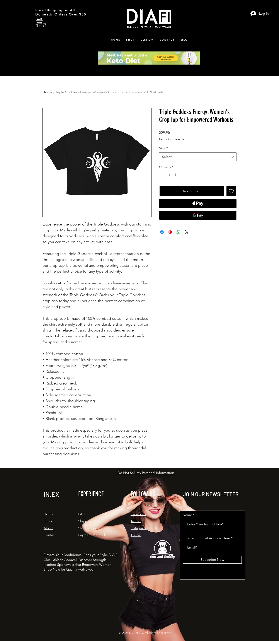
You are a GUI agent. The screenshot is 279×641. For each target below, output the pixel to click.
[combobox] (197, 156)
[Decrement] (162, 175)
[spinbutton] (169, 175)
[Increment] (176, 175)
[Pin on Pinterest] (170, 232)
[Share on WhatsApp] (178, 232)
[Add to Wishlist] (231, 191)
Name (187, 515)
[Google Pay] (197, 215)
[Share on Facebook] (162, 232)
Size (163, 148)
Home (47, 92)
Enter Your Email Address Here (206, 538)
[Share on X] (186, 232)
